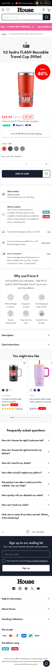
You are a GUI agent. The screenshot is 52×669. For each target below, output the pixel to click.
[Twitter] (32, 588)
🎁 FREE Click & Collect (22, 3)
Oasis (32, 396)
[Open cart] (48, 9)
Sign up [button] (26, 568)
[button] (46, 174)
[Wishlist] (7, 9)
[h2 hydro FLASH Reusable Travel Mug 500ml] (14, 373)
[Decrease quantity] (12, 164)
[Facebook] (13, 588)
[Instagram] (20, 588)
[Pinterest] (26, 588)
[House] (25, 10)
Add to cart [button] (22, 173)
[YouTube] (38, 588)
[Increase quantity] (40, 164)
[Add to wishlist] (24, 363)
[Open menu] (3, 9)
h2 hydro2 (6, 396)
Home (4, 34)
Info (48, 232)
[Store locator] (43, 9)
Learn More (45, 243)
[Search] (46, 17)
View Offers (42, 3)
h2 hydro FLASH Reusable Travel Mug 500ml (11, 400)
